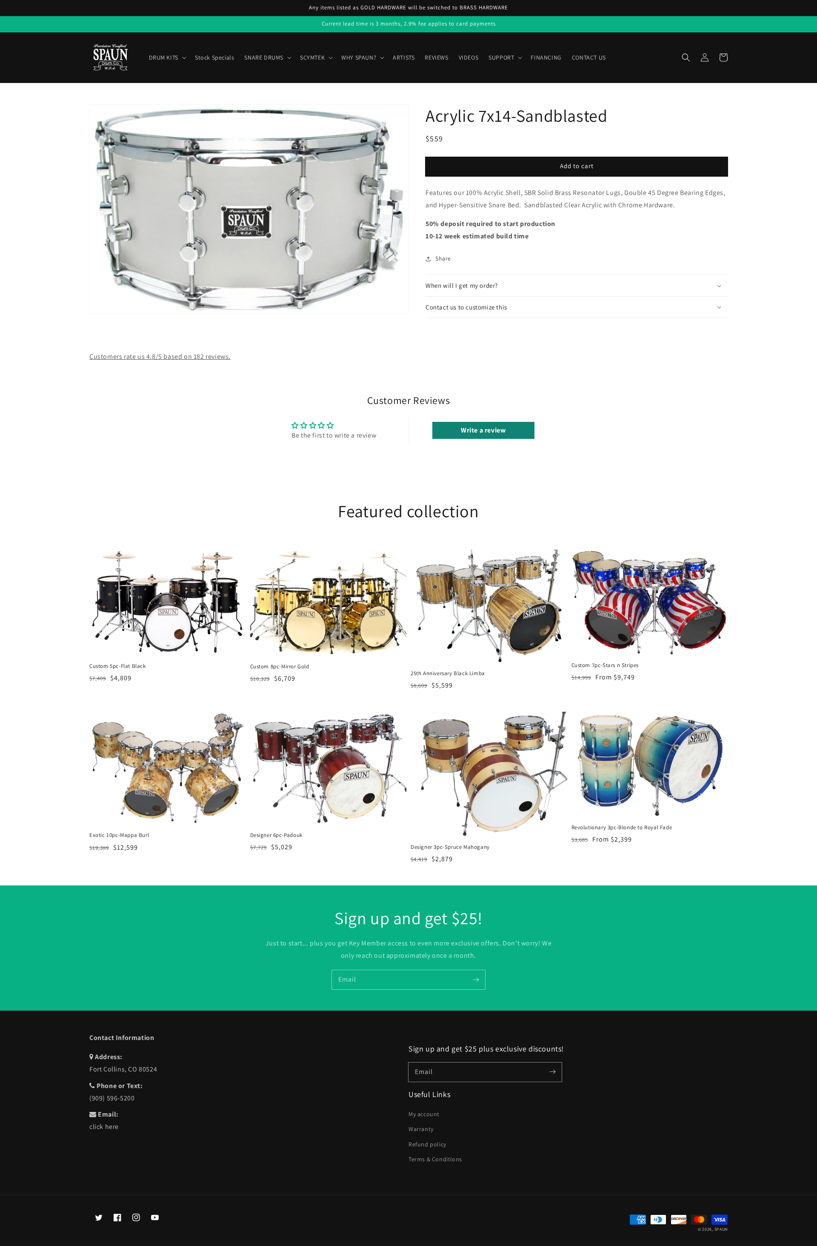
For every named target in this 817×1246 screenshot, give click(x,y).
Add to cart (577, 166)
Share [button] (443, 258)
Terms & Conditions (435, 1159)
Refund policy (427, 1144)
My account (424, 1114)
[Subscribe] (475, 979)
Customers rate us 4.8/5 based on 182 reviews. (160, 356)
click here (104, 1126)
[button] (686, 57)
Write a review (483, 430)
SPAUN (721, 1229)
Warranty (421, 1129)
